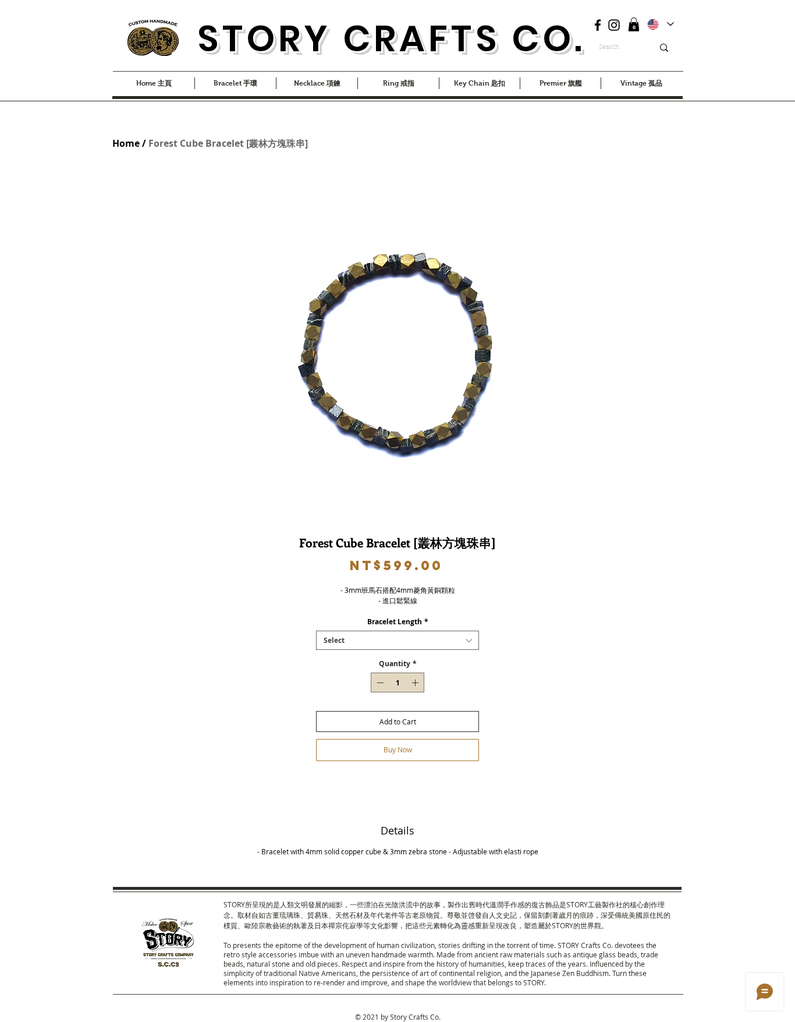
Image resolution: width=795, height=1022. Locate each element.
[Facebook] (597, 25)
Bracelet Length (397, 621)
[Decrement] (378, 682)
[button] (634, 24)
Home (126, 143)
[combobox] (397, 640)
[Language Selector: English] (660, 24)
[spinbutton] (397, 682)
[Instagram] (614, 25)
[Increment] (416, 682)
